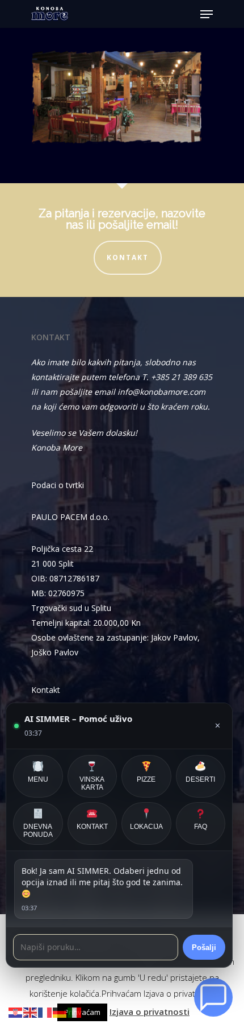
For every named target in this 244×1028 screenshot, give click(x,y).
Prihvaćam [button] (82, 1012)
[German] (60, 1011)
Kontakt (128, 257)
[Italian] (75, 1011)
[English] (30, 1011)
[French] (45, 1011)
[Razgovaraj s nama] (213, 997)
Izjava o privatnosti (150, 1011)
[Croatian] (16, 1011)
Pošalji (204, 947)
